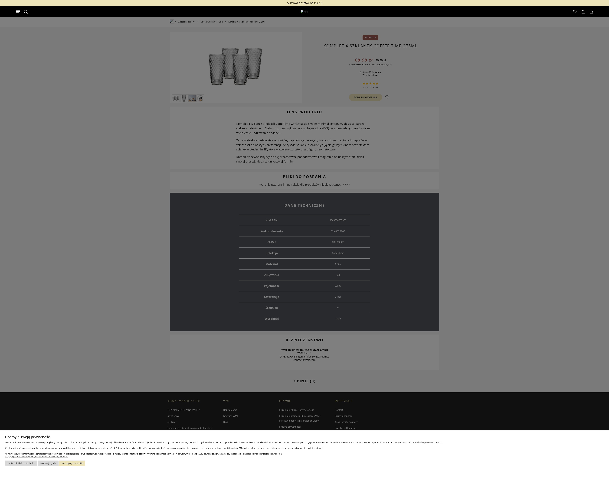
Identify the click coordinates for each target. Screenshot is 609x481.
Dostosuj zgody (48, 463)
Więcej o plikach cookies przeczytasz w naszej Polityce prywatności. (36, 456)
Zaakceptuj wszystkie (72, 463)
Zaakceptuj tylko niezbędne (21, 463)
